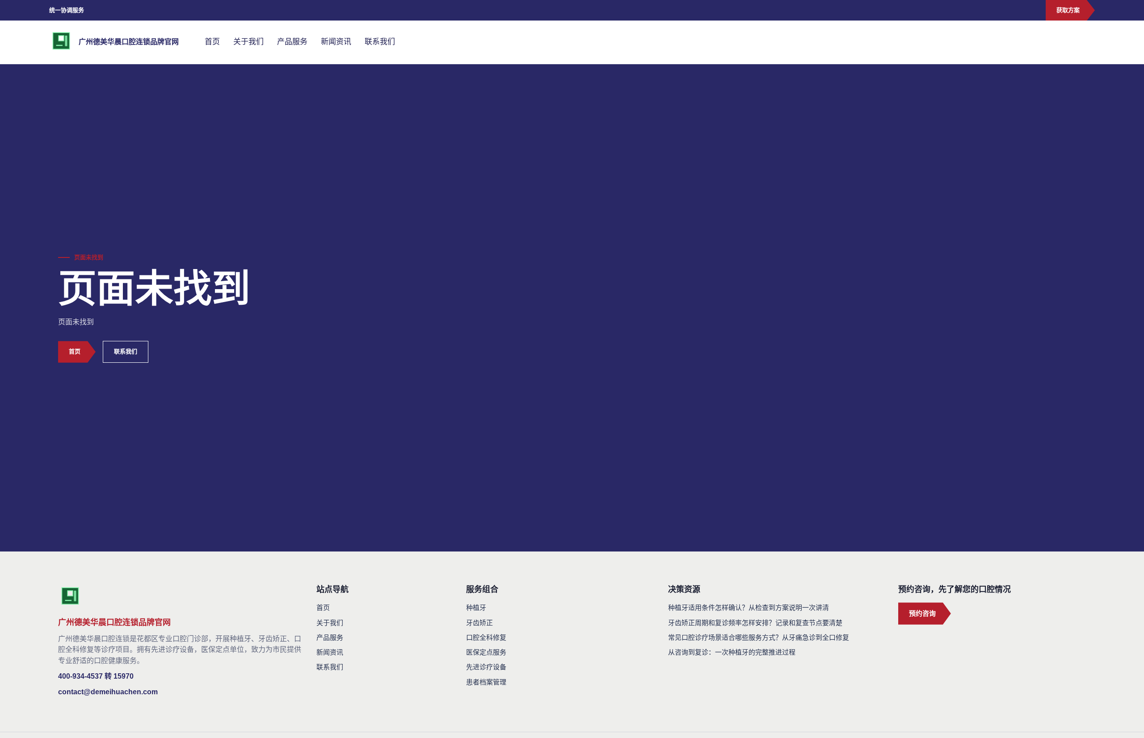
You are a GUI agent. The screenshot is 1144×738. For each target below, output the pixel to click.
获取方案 (1068, 10)
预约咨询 (922, 613)
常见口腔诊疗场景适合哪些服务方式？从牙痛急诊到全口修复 (758, 637)
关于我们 (248, 41)
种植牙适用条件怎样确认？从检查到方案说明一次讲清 (748, 607)
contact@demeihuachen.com (108, 692)
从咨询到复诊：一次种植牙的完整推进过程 (731, 652)
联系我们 (380, 41)
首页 (212, 41)
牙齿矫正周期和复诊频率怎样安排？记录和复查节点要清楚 (755, 622)
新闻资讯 (336, 41)
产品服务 (292, 41)
